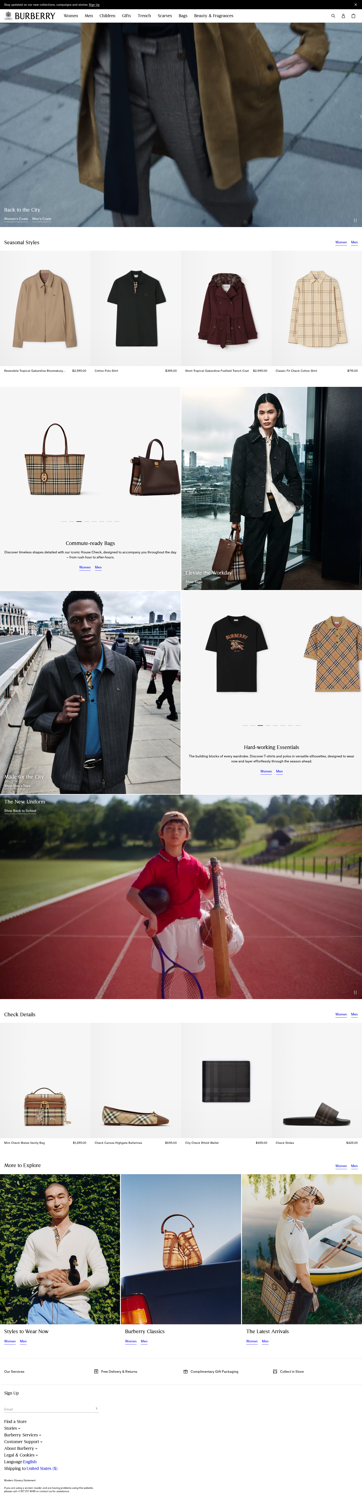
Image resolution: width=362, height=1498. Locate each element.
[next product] (357, 311)
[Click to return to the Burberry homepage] (35, 16)
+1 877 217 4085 (26, 1491)
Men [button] (89, 15)
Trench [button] (144, 15)
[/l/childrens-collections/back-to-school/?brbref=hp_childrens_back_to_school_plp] (181, 897)
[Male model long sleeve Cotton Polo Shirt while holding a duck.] (60, 1249)
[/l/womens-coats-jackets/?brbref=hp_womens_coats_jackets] (181, 125)
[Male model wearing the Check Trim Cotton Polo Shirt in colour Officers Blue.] (90, 692)
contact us (45, 1491)
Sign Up (94, 5)
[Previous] (7, 454)
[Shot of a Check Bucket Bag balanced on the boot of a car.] (181, 1249)
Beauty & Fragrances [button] (213, 15)
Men (354, 242)
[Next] (173, 454)
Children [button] (107, 15)
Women (341, 242)
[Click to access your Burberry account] (343, 15)
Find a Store (15, 1421)
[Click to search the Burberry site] (333, 15)
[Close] (356, 5)
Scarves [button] (165, 15)
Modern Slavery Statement (20, 1480)
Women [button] (71, 15)
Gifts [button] (126, 15)
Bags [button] (183, 15)
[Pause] (355, 220)
